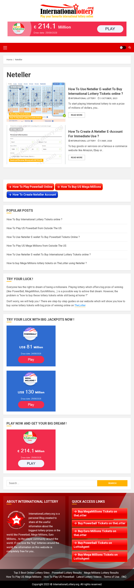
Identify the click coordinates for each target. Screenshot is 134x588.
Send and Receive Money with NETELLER (26, 160)
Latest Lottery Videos (88, 576)
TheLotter (80, 305)
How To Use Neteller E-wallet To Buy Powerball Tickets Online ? (43, 237)
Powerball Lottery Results (67, 572)
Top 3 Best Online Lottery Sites (32, 572)
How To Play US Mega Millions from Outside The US (36, 245)
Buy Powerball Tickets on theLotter (102, 523)
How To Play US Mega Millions (23, 576)
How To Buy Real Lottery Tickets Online (25, 118)
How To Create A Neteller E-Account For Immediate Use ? (36, 144)
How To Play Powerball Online (32, 186)
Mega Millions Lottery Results (101, 572)
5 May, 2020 (106, 141)
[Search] (130, 47)
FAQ (124, 576)
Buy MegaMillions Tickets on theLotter (95, 513)
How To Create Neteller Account (34, 194)
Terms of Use (111, 576)
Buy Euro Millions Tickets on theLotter (95, 533)
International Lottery (83, 98)
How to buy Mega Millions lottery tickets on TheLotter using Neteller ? (47, 263)
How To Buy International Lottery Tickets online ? (34, 219)
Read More (76, 115)
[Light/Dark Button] (123, 47)
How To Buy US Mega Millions (81, 186)
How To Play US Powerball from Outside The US (34, 228)
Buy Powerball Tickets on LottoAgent (93, 544)
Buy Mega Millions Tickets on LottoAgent (96, 556)
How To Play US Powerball (59, 576)
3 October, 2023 (108, 98)
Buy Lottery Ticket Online (20, 114)
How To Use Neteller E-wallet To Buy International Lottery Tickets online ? (36, 102)
